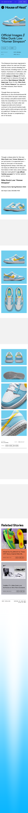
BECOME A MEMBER (22, 1)
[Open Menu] (2, 7)
